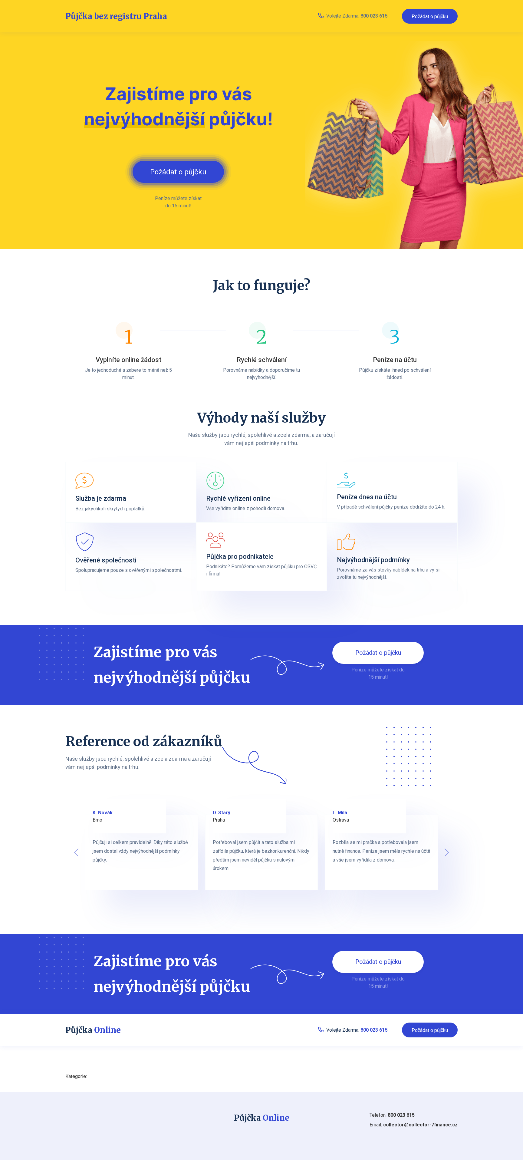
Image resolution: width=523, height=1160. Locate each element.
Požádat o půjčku (430, 16)
